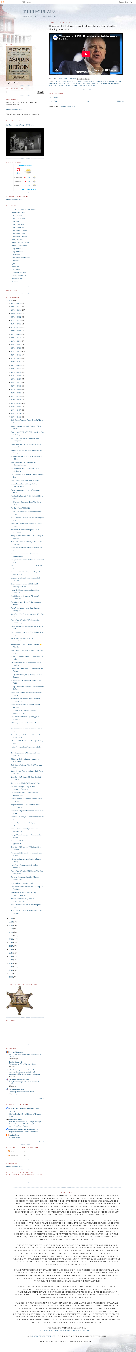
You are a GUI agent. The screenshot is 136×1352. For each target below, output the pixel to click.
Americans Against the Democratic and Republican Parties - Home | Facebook (23, 1130)
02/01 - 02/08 (16, 403)
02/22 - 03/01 (16, 393)
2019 (11, 939)
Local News (16, 254)
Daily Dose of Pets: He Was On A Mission (25, 480)
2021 (11, 932)
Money (88, 83)
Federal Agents (95, 82)
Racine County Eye (16, 1062)
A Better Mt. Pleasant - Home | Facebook (24, 1108)
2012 (11, 963)
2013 (11, 960)
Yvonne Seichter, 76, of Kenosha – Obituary (23, 1064)
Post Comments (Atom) (67, 106)
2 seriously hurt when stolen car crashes (21, 1091)
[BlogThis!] (81, 79)
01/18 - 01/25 (16, 410)
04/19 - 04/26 (16, 365)
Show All (41, 1098)
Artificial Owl (14, 1135)
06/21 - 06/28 (16, 334)
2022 (11, 929)
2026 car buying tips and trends (22, 883)
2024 (11, 922)
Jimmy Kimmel (17, 239)
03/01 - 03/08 (16, 389)
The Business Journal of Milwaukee (22, 1069)
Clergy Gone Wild (18, 218)
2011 (11, 966)
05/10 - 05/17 (16, 355)
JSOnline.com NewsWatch (19, 1079)
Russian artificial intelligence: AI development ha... (22, 899)
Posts (12, 1151)
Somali (68, 85)
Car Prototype (17, 215)
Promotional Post (14, 1137)
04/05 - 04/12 (16, 372)
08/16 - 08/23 (16, 306)
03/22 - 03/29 (16, 379)
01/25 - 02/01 (16, 406)
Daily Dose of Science (19, 236)
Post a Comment (53, 97)
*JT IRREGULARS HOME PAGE (23, 209)
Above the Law (14, 1111)
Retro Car (15, 266)
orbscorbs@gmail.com (14, 109)
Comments (14, 1155)
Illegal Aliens (55, 83)
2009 (11, 973)
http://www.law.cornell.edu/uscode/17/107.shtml (67, 1330)
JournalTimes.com (16, 1052)
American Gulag (15, 1119)
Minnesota (80, 83)
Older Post (121, 101)
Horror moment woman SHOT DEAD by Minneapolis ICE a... (25, 585)
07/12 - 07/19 (16, 324)
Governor (113, 82)
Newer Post (53, 101)
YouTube (91, 85)
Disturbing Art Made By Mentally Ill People (26, 783)
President (115, 83)
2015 (11, 953)
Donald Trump (82, 82)
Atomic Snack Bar (18, 212)
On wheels (15, 260)
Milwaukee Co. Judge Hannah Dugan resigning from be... (24, 893)
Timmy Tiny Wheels (19, 275)
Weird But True (17, 278)
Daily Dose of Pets (18, 233)
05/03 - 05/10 (16, 358)
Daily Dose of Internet (19, 230)
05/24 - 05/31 (16, 348)
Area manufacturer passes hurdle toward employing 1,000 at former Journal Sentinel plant (24, 1073)
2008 (11, 977)
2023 (11, 925)
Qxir (13, 263)
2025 (11, 918)
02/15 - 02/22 (16, 396)
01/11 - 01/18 (16, 413)
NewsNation (97, 83)
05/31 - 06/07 (16, 344)
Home (87, 101)
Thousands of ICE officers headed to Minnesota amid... (24, 711)
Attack (59, 82)
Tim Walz (83, 85)
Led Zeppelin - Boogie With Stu (19, 124)
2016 (11, 949)
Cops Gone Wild (18, 227)
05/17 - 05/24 (16, 351)
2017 (11, 946)
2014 (11, 956)
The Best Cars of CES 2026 (20, 508)
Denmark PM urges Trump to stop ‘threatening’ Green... (23, 787)
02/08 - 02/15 (16, 399)
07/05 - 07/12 (16, 327)
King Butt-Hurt (68, 83)
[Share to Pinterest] (88, 79)
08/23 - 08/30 (16, 303)
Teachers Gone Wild (19, 272)
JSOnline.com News (16, 1089)
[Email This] (78, 79)
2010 (11, 970)
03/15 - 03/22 (16, 382)
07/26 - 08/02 (16, 317)
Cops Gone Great (18, 224)
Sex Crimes (16, 269)
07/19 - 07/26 (16, 320)
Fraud (105, 82)
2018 (11, 942)
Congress (67, 82)
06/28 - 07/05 (16, 331)
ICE (120, 82)
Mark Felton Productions (21, 257)
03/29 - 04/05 (16, 375)
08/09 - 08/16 (16, 310)
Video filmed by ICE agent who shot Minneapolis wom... (24, 463)
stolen (75, 85)
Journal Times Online (19, 245)
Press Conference (56, 85)
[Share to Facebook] (86, 79)
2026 (11, 300)
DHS (73, 82)
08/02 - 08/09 (16, 313)
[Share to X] (83, 79)
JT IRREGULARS (38, 11)
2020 (11, 935)
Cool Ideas (15, 221)
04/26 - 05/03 (16, 362)
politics (106, 83)
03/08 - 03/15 (16, 386)
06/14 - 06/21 (16, 337)
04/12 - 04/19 (16, 368)
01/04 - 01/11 (16, 417)
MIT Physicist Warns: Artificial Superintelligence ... (22, 639)
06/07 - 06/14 (16, 341)
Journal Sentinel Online (20, 242)
